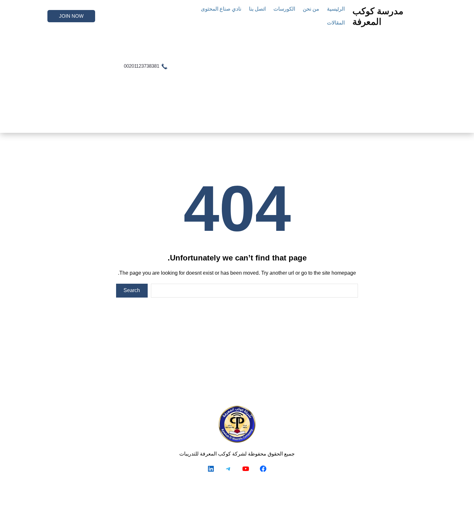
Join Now (71, 16)
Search (131, 290)
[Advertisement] (260, 79)
